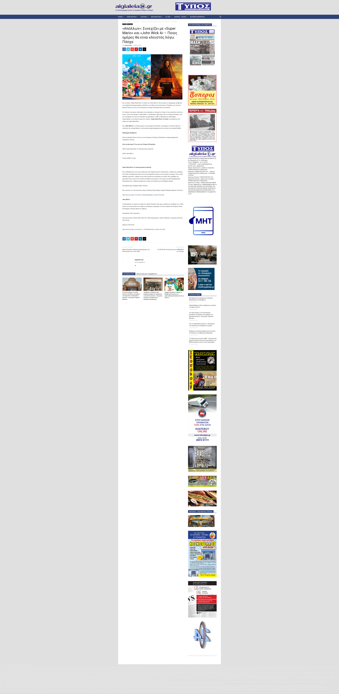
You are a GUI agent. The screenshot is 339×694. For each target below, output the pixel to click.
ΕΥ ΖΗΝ (167, 17)
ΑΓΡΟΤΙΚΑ (143, 17)
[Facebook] (136, 266)
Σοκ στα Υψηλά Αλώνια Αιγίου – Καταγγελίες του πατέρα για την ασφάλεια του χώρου (202, 324)
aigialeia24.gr (128, 45)
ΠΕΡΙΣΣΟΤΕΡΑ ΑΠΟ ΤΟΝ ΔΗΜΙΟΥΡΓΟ (146, 274)
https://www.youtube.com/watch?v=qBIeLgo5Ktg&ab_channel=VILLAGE (143, 195)
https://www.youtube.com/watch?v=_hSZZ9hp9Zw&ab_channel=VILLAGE (143, 229)
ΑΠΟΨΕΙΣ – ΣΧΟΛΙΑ (180, 17)
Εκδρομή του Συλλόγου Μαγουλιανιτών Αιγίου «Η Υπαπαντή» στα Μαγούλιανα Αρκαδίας (202, 332)
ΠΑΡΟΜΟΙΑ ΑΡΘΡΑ (128, 274)
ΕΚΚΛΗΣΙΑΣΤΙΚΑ (156, 17)
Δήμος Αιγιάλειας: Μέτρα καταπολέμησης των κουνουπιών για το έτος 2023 (136, 250)
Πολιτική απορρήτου (197, 17)
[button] (220, 17)
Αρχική (124, 21)
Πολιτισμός (136, 21)
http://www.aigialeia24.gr (140, 262)
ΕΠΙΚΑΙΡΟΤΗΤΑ (131, 17)
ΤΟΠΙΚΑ (120, 17)
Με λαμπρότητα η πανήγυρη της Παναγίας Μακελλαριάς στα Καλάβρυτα (201, 299)
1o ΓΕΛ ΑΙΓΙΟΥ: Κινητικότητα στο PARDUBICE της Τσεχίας (170, 250)
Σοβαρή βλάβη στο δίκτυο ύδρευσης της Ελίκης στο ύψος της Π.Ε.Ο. (202, 306)
